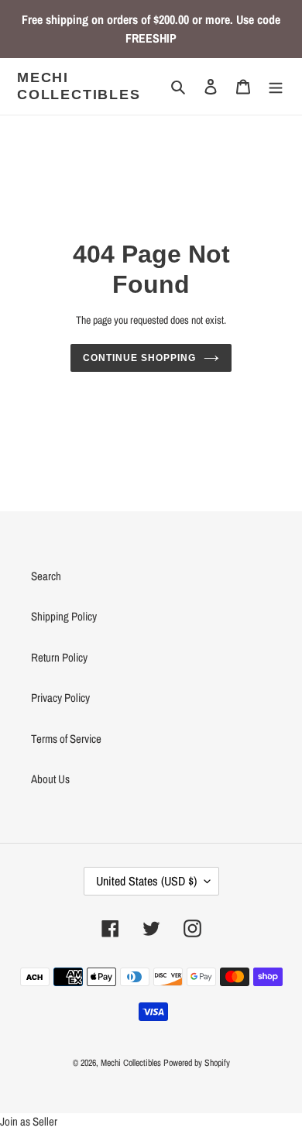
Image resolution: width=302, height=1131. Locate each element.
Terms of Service (66, 739)
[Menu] (275, 86)
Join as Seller (28, 1121)
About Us (50, 779)
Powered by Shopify (196, 1063)
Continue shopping (139, 357)
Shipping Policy (64, 616)
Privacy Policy (60, 697)
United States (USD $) (146, 880)
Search (46, 576)
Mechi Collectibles (79, 86)
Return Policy (59, 657)
